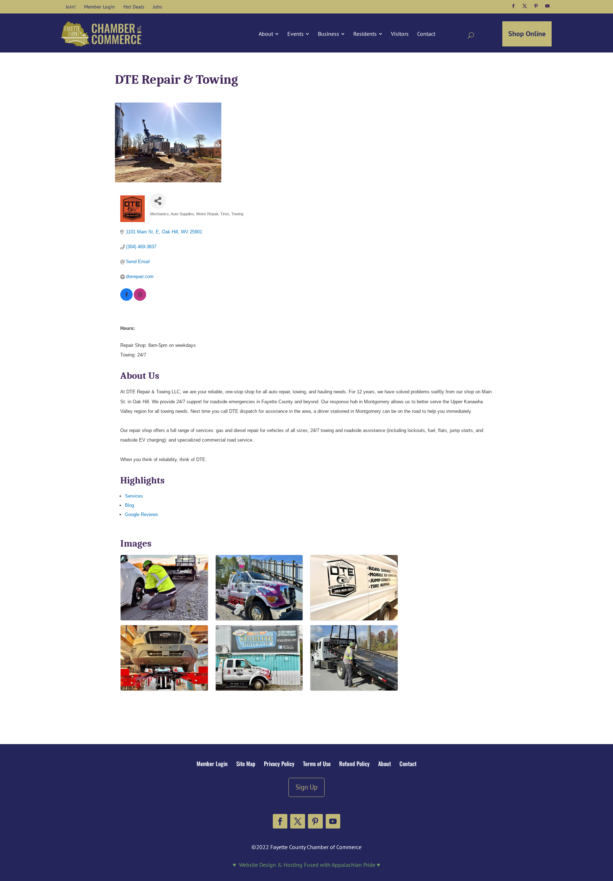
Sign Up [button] (306, 786)
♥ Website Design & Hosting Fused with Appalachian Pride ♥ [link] (306, 864)
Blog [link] (129, 505)
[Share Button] (158, 201)
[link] (70, 6)
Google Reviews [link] (141, 514)
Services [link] (134, 496)
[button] (513, 6)
